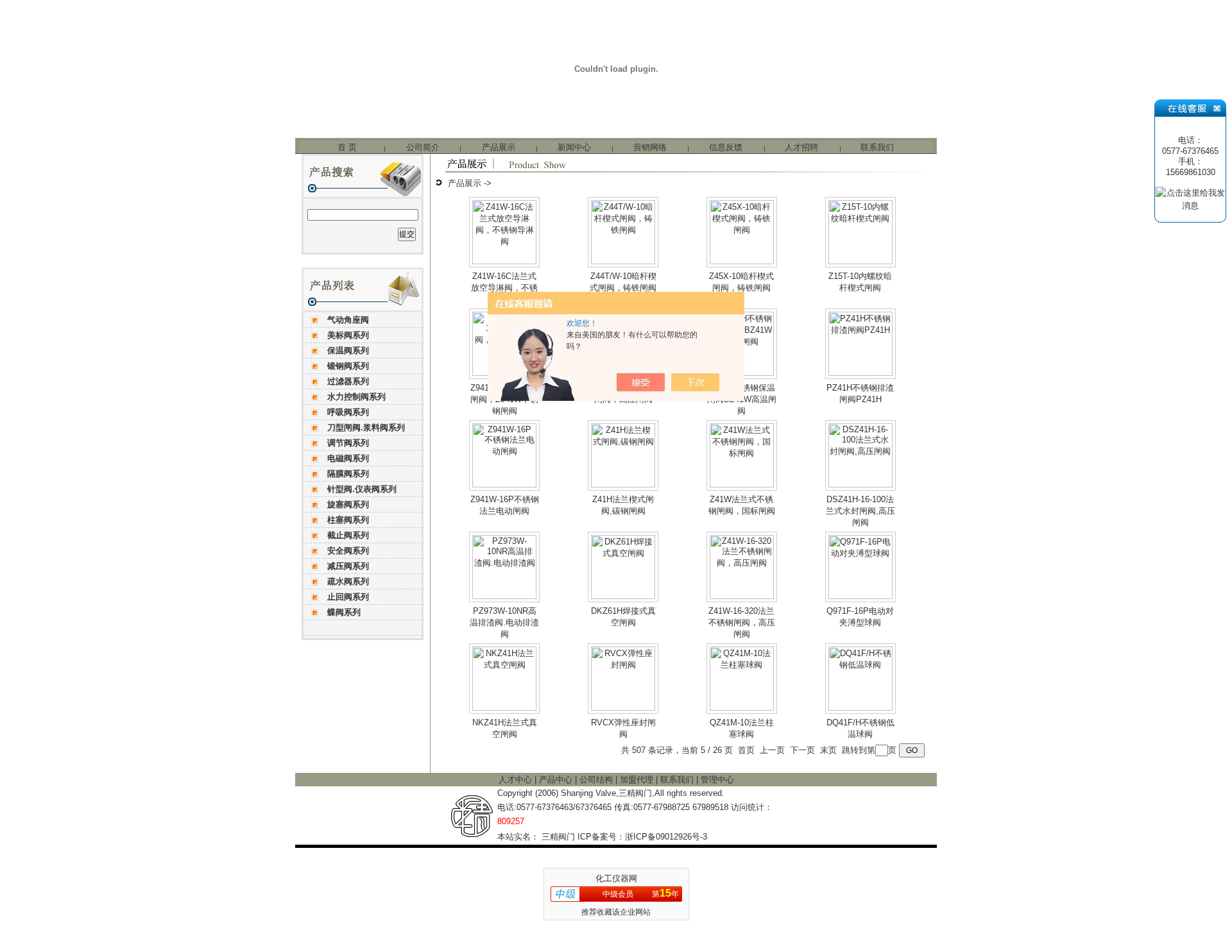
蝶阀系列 (344, 612)
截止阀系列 (348, 535)
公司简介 (423, 147)
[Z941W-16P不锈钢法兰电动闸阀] (504, 484)
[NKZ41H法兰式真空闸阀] (504, 708)
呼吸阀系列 (348, 412)
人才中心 (517, 779)
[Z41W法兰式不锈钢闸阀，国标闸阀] (742, 484)
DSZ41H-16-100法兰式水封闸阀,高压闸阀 (860, 511)
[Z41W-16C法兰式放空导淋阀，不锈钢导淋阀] (504, 261)
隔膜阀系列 (348, 473)
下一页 (802, 750)
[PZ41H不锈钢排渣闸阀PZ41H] (860, 373)
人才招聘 (801, 147)
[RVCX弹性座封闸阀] (623, 708)
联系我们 (877, 147)
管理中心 (717, 779)
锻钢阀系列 (348, 366)
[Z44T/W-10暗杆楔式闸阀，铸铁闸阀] (623, 261)
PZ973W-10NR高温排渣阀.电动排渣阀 (504, 622)
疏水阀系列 (348, 581)
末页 (828, 750)
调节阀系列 (348, 443)
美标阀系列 (348, 335)
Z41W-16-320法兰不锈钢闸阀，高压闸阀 (741, 622)
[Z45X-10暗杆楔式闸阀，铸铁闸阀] (742, 261)
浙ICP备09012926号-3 (666, 836)
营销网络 (650, 147)
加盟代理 (638, 779)
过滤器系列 (348, 381)
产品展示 (498, 147)
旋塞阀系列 (348, 504)
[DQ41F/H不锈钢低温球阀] (860, 708)
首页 (746, 750)
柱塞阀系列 (348, 520)
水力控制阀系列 (356, 397)
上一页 (772, 750)
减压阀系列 (348, 566)
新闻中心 (574, 147)
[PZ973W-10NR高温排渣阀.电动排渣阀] (504, 596)
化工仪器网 (616, 878)
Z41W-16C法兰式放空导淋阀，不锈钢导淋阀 (504, 287)
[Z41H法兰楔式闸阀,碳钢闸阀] (623, 484)
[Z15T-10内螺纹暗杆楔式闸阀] (860, 261)
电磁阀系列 (348, 458)
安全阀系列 (348, 550)
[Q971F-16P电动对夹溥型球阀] (860, 596)
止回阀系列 (348, 597)
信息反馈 (725, 147)
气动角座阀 (348, 320)
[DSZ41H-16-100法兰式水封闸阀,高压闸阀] (860, 484)
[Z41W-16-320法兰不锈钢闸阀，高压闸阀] (742, 596)
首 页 (347, 147)
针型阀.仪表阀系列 (362, 489)
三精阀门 (558, 836)
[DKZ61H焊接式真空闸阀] (623, 596)
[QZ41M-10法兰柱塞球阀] (742, 708)
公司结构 (597, 779)
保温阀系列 (348, 350)
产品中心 (557, 779)
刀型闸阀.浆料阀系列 (366, 427)
